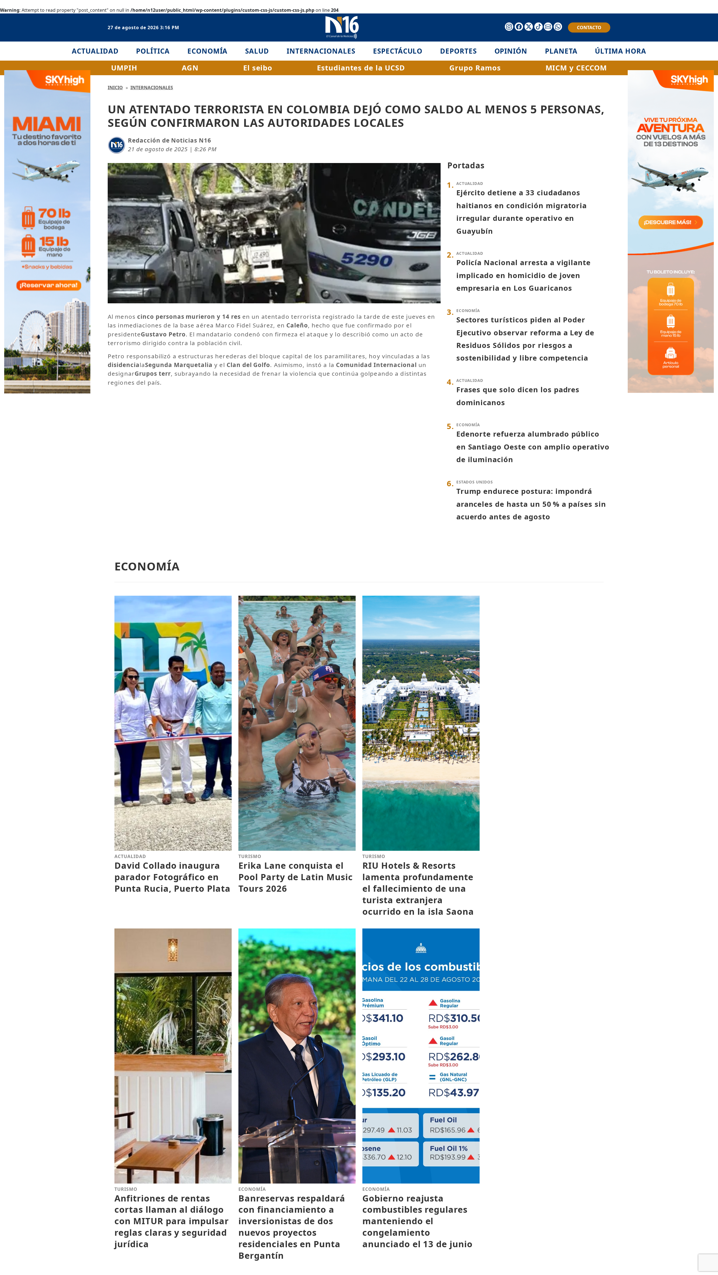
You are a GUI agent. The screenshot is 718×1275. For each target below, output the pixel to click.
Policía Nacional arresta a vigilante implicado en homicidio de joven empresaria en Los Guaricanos (523, 275)
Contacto (589, 27)
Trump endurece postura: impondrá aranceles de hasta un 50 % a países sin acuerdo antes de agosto (531, 504)
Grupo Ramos (475, 68)
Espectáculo (398, 51)
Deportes (458, 51)
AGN (190, 68)
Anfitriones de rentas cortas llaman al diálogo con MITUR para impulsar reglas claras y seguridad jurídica (171, 1221)
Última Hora (620, 51)
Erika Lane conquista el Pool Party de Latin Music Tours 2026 (295, 876)
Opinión (511, 51)
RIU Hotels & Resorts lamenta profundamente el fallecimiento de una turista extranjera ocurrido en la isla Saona (418, 888)
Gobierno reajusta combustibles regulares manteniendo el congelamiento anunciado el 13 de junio (417, 1221)
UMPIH (124, 68)
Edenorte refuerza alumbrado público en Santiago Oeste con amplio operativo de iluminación (532, 446)
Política (153, 51)
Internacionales (321, 51)
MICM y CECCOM (576, 68)
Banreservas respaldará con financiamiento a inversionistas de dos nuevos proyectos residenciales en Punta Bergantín (291, 1226)
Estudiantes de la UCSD (361, 68)
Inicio (115, 87)
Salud (257, 51)
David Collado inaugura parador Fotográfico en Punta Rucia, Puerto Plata (172, 876)
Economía (207, 51)
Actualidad (95, 51)
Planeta (561, 51)
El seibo (258, 68)
